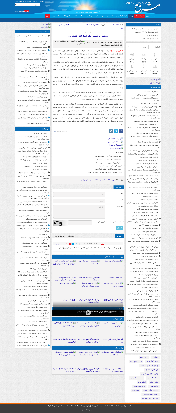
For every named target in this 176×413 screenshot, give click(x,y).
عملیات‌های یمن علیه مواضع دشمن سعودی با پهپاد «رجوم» (34, 264)
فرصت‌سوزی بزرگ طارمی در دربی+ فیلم (145, 341)
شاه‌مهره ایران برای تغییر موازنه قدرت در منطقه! (32, 50)
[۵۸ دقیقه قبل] (111, 329)
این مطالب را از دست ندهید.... (112, 256)
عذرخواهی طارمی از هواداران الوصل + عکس (144, 281)
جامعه (81, 16)
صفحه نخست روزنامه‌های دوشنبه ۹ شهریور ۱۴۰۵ (64, 370)
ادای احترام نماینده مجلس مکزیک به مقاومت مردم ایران (34, 42)
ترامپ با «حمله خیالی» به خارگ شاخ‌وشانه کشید (32, 222)
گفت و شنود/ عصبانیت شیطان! (37, 301)
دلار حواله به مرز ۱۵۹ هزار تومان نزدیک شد (144, 29)
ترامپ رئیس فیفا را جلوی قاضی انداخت (145, 305)
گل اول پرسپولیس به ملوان (149, 256)
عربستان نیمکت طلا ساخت (149, 287)
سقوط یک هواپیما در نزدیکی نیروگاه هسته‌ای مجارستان (34, 72)
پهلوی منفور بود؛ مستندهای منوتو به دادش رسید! (31, 216)
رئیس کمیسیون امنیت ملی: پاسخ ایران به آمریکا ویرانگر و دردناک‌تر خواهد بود (33, 197)
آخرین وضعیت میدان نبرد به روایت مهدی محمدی (31, 225)
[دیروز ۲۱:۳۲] (88, 329)
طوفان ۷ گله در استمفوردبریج (149, 157)
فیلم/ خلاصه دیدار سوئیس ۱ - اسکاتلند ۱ (108, 159)
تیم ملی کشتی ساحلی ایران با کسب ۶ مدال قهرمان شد (145, 99)
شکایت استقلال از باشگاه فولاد (148, 199)
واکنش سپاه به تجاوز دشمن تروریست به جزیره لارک (33, 106)
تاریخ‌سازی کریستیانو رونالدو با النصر (146, 317)
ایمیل (121, 200)
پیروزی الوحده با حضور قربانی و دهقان (146, 121)
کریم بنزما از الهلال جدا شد (149, 103)
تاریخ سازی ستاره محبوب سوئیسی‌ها (110, 166)
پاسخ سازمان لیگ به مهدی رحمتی (147, 290)
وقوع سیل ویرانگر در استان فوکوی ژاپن (35, 82)
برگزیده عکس (118, 348)
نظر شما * (119, 206)
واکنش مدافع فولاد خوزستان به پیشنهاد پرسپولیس (146, 336)
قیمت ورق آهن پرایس (150, 390)
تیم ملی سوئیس (86, 180)
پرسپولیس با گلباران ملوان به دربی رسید (145, 228)
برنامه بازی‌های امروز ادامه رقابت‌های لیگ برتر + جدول (144, 327)
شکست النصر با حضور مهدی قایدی (147, 209)
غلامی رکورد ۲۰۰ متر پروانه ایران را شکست (144, 278)
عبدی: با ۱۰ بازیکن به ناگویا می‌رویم (147, 167)
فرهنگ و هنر (89, 16)
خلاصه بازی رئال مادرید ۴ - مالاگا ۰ (147, 142)
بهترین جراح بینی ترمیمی (149, 373)
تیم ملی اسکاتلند (99, 180)
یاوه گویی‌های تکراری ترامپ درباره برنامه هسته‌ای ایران (32, 326)
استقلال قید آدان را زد (151, 91)
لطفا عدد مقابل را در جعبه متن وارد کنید (110, 222)
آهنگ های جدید (152, 378)
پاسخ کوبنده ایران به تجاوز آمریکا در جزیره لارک (32, 272)
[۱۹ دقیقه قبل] (111, 267)
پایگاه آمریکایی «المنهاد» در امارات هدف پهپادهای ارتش (32, 290)
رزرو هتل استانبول (152, 369)
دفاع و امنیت (110, 16)
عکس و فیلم (67, 16)
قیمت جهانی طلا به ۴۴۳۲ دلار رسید (146, 32)
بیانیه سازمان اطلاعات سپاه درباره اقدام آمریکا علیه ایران (33, 60)
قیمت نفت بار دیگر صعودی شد (37, 307)
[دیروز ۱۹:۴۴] (64, 329)
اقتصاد (75, 16)
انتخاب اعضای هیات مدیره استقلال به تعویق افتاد (142, 284)
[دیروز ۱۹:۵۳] (88, 289)
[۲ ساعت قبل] (111, 289)
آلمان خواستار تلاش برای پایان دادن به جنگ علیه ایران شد (32, 205)
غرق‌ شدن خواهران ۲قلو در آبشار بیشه (35, 68)
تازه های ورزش (155, 87)
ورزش (131, 16)
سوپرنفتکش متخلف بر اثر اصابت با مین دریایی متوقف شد (33, 211)
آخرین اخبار (45, 129)
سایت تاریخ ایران (136, 361)
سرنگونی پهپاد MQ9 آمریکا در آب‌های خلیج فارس (31, 342)
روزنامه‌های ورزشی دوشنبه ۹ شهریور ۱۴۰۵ (144, 107)
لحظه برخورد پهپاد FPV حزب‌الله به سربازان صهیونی (34, 247)
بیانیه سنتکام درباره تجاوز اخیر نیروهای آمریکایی (32, 111)
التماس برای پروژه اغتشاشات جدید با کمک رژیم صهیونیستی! (33, 177)
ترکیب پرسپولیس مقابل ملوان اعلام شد (145, 268)
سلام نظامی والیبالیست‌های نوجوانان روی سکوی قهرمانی (144, 242)
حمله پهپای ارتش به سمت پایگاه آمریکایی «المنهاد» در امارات (35, 282)
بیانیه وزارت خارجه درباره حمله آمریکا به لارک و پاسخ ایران (33, 276)
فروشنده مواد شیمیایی (150, 394)
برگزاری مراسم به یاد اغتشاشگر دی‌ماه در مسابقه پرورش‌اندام (144, 188)
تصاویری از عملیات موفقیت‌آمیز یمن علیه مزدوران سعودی (32, 101)
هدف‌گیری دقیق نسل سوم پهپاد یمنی (35, 187)
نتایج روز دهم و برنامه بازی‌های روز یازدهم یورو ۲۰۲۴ (104, 172)
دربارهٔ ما (17, 1)
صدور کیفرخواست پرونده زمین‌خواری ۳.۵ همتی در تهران (65, 279)
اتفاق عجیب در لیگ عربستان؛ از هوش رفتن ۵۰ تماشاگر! (144, 312)
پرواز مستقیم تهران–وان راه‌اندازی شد (35, 156)
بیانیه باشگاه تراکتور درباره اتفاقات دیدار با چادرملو (142, 179)
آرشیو (34, 1)
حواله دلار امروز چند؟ (151, 35)
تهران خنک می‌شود (69, 299)
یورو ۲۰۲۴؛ (88, 32)
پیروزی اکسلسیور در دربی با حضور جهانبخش (144, 246)
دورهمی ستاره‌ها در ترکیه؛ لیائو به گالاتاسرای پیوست (145, 263)
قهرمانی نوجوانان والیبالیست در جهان (146, 259)
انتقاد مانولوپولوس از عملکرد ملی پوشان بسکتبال (143, 154)
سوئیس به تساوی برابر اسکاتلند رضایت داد (88, 36)
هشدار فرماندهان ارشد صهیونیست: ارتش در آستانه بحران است (34, 137)
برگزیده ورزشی (118, 318)
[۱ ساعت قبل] (88, 267)
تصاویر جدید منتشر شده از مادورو (36, 47)
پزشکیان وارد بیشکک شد (39, 169)
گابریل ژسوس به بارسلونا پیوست (148, 160)
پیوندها (53, 16)
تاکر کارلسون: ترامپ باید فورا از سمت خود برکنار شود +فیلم (33, 54)
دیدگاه (59, 16)
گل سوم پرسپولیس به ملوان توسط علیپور (145, 238)
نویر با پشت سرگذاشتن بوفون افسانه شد (108, 169)
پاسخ (57, 244)
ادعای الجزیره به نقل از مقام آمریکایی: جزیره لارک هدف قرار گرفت (32, 86)
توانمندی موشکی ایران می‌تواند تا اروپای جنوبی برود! (33, 118)
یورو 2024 (111, 180)
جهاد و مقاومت (99, 16)
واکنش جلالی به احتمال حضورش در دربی (145, 215)
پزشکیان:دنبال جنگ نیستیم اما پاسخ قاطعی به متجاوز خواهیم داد (33, 92)
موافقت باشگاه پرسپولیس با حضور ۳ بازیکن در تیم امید (144, 137)
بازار (47, 16)
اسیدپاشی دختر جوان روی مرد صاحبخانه (89, 279)
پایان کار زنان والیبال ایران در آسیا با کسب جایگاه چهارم (144, 183)
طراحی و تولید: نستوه (88, 409)
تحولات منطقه (139, 16)
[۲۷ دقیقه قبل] (111, 358)
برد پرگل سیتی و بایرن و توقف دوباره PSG (144, 351)
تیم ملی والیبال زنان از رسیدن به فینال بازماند (144, 271)
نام (122, 193)
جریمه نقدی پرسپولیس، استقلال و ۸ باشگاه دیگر (142, 320)
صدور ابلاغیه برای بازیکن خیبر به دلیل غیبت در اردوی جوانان (144, 300)
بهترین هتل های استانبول (149, 365)
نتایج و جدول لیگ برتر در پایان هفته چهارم (144, 219)
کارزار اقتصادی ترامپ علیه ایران (37, 123)
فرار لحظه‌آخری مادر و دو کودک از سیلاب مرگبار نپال (33, 37)
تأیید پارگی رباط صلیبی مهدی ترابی (147, 95)
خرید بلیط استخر (139, 386)
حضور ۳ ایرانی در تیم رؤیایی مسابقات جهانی (144, 250)
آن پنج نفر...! (43, 234)
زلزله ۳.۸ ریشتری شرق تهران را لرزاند (35, 286)
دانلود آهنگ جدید (152, 361)
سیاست (153, 16)
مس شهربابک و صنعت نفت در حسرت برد (144, 234)
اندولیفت (135, 390)
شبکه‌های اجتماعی (121, 16)
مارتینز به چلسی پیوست (150, 196)
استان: (157, 47)
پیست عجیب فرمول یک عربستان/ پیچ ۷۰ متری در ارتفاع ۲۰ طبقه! (144, 295)
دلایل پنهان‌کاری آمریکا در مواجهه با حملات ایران (32, 345)
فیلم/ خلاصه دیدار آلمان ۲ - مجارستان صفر (107, 156)
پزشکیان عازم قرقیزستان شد (38, 321)
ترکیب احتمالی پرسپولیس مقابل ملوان (146, 332)
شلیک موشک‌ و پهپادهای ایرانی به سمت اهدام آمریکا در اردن (99, 311)
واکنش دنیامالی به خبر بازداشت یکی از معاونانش (142, 222)
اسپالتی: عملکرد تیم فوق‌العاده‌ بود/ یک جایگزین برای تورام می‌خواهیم (144, 111)
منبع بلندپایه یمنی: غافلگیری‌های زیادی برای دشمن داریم (34, 317)
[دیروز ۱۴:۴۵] (64, 289)
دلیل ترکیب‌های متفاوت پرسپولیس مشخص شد (143, 308)
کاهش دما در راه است (116, 277)
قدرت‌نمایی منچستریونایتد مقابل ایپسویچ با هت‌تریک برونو (145, 116)
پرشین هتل (154, 382)
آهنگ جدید (142, 382)
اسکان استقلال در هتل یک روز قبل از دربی (144, 193)
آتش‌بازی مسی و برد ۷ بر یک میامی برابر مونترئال (142, 203)
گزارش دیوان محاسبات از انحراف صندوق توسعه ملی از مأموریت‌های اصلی (33, 152)
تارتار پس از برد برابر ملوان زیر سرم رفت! (145, 212)
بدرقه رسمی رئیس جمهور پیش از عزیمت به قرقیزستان (88, 370)
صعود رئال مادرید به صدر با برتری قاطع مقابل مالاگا (145, 146)
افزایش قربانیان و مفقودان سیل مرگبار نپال (33, 201)
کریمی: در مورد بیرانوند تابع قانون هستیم (145, 323)
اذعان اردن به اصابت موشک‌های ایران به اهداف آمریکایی (33, 78)
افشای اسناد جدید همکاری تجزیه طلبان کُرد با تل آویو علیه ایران (32, 191)
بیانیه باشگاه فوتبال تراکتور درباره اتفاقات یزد (144, 151)
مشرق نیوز (142, 6)
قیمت (158, 24)
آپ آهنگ (155, 357)
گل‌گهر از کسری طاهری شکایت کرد (147, 347)
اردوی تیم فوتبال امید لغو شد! (148, 124)
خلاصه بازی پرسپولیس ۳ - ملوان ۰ (147, 225)
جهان (147, 16)
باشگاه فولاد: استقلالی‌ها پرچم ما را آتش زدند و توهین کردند (144, 128)
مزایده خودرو (154, 386)
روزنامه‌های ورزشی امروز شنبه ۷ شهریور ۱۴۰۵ (143, 344)
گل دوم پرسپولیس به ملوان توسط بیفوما (145, 253)
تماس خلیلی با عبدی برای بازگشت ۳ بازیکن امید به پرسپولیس (144, 171)
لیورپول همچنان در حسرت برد (148, 274)
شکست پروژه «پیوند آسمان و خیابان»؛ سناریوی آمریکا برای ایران (33, 143)
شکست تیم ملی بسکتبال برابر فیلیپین (146, 163)
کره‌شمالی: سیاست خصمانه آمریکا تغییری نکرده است (33, 182)
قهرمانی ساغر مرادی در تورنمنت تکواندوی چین (143, 175)
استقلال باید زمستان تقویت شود (148, 206)
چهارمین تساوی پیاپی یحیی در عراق (147, 133)
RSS (40, 1)
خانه (159, 16)
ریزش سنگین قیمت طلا (150, 38)
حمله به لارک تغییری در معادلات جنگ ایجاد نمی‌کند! (34, 229)
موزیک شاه (143, 357)
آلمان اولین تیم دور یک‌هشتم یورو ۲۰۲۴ (108, 163)
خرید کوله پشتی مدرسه (150, 398)
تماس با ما (26, 1)
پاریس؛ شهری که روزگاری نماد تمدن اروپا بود (33, 148)
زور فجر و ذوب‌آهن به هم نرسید (147, 231)
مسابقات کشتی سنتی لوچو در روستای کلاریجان (113, 370)
